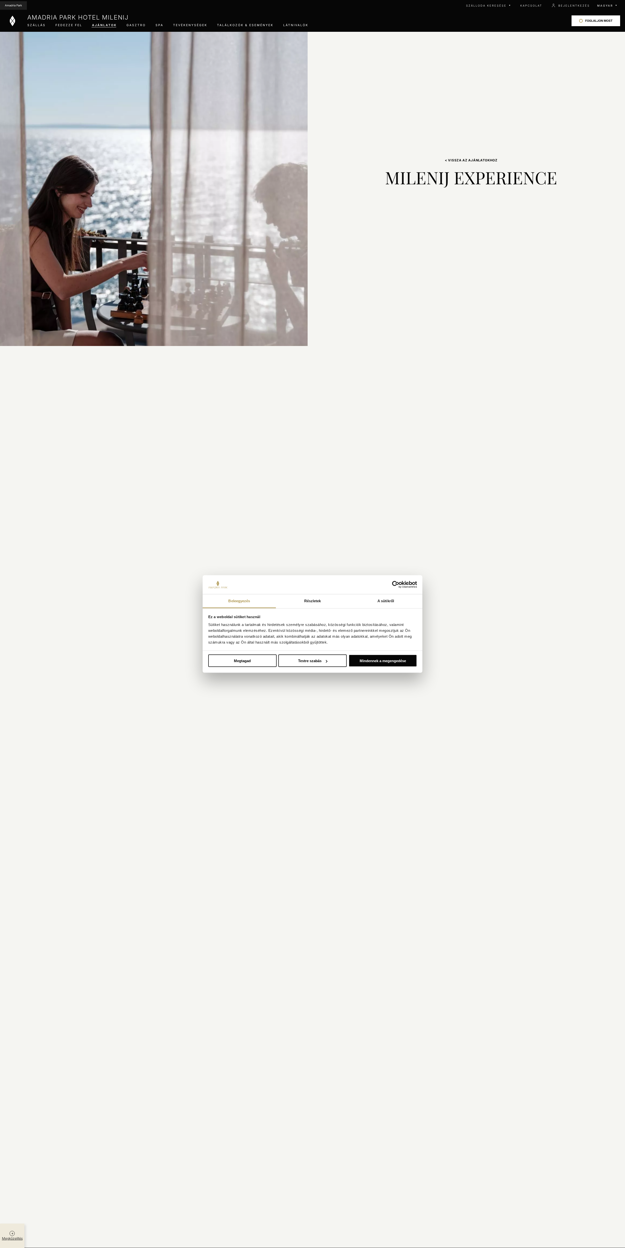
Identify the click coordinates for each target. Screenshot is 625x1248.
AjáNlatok (104, 25)
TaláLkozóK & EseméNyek (245, 25)
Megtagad (242, 661)
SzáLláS (36, 25)
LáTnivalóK (295, 25)
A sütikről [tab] (385, 601)
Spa (159, 25)
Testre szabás (310, 661)
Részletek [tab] (312, 601)
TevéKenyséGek (190, 25)
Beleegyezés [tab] (239, 601)
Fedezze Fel (68, 25)
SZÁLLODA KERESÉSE (486, 5)
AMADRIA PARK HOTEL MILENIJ (78, 17)
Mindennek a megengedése (383, 661)
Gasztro (136, 25)
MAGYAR (605, 5)
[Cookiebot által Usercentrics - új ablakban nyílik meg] (395, 584)
